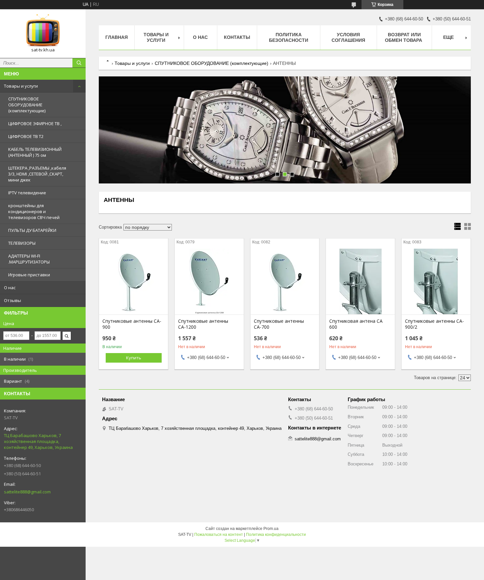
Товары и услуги (21, 86)
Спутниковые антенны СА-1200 (203, 324)
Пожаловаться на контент (218, 534)
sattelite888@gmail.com (27, 492)
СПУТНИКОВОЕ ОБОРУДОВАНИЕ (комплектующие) (26, 105)
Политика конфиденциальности (276, 534)
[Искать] (79, 63)
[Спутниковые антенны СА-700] (285, 282)
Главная (116, 37)
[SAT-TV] (43, 30)
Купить (133, 358)
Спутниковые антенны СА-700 (279, 324)
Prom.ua (271, 528)
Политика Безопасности (288, 37)
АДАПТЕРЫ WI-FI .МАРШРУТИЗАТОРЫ (29, 259)
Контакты (237, 37)
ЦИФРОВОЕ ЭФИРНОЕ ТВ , (35, 123)
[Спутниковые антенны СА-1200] (209, 282)
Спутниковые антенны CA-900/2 (434, 324)
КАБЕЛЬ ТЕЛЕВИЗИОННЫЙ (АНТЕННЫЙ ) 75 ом (35, 152)
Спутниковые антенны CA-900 (131, 324)
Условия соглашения (348, 37)
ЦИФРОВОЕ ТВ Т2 (25, 136)
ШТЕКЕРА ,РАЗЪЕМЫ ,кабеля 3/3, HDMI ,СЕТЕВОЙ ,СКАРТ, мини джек (37, 174)
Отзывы (12, 300)
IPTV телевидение (27, 193)
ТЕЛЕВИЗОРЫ (22, 243)
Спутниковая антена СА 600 (356, 324)
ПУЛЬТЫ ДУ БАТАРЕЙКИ (32, 230)
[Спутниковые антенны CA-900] (133, 282)
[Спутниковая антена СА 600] (360, 282)
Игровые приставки (29, 275)
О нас (9, 287)
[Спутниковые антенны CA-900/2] (436, 282)
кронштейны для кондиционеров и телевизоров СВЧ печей (34, 211)
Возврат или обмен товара (404, 37)
